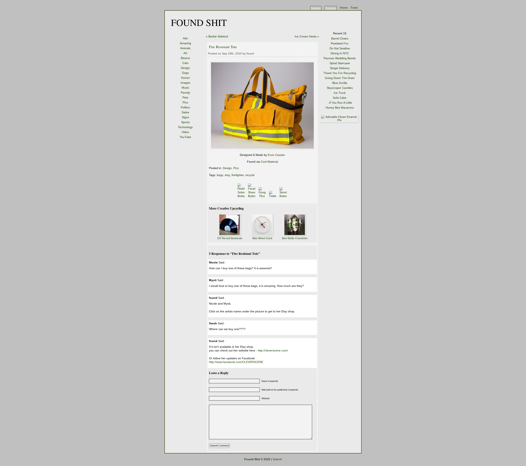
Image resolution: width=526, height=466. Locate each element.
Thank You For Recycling (339, 73)
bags (220, 175)
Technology (185, 127)
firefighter (238, 175)
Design (185, 68)
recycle (250, 175)
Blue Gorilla (339, 83)
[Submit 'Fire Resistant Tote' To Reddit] (241, 196)
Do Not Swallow (340, 48)
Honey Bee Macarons (340, 107)
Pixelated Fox (339, 43)
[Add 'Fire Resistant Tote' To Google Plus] (262, 196)
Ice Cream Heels (305, 36)
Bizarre (185, 58)
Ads (185, 38)
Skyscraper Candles (340, 87)
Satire (185, 112)
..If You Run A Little (340, 102)
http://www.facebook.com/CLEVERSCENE (236, 362)
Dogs (185, 72)
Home (344, 7)
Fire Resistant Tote (223, 46)
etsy (227, 175)
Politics (185, 107)
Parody (185, 92)
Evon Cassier (276, 154)
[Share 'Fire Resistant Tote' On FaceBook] (252, 196)
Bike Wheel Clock (262, 238)
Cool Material (269, 161)
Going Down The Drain (340, 78)
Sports (185, 122)
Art (185, 53)
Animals (185, 48)
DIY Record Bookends (229, 238)
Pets (185, 97)
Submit (316, 8)
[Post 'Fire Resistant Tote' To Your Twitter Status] (273, 196)
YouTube (185, 137)
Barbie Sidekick (218, 36)
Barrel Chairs (339, 38)
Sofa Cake (339, 97)
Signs (185, 117)
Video (185, 132)
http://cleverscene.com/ (273, 350)
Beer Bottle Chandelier (295, 238)
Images (185, 82)
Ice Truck (340, 92)
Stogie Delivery (340, 68)
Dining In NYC (340, 53)
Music (185, 87)
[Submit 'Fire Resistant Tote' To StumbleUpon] (283, 196)
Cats (185, 63)
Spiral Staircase (340, 63)
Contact (330, 8)
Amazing (185, 43)
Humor (185, 77)
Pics (185, 102)
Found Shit (199, 22)
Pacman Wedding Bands (340, 58)
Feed (354, 7)
